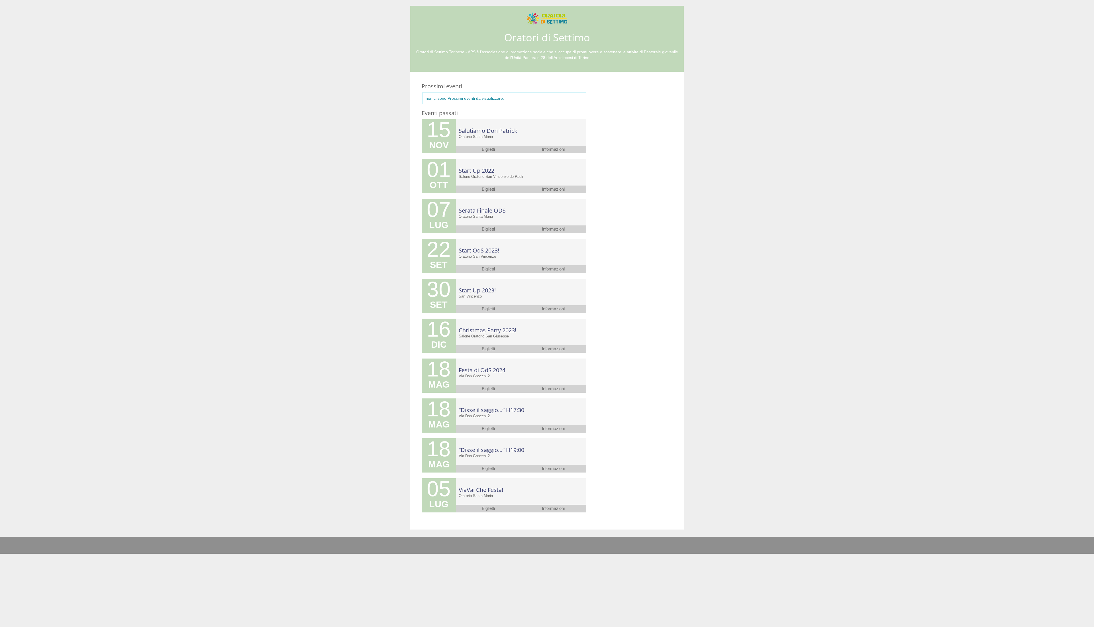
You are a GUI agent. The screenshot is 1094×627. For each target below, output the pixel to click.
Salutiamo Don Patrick (488, 131)
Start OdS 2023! (479, 250)
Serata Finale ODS (482, 210)
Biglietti (488, 149)
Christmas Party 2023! (487, 330)
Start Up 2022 (476, 170)
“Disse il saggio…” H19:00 (491, 450)
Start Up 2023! (477, 290)
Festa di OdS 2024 (482, 370)
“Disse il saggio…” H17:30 (491, 410)
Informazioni (553, 149)
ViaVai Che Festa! (481, 490)
